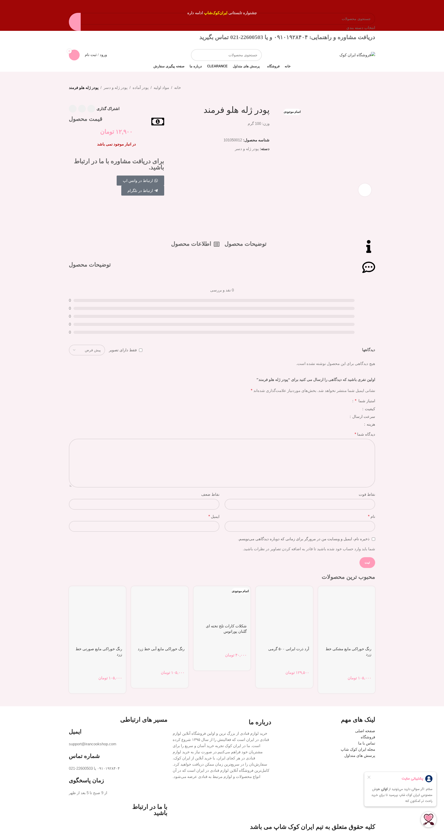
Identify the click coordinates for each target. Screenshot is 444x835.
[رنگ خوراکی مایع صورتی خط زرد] (97, 614)
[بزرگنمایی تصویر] (364, 189)
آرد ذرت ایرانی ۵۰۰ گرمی (288, 649)
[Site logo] (357, 54)
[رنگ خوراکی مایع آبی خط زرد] (159, 614)
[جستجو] (197, 55)
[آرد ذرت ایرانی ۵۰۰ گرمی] (284, 614)
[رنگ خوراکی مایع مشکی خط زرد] (346, 614)
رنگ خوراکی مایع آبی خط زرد (161, 649)
